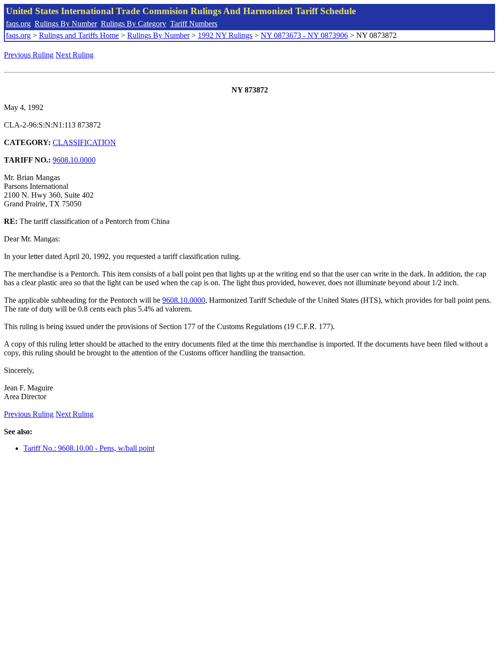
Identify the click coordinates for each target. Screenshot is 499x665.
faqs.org (18, 23)
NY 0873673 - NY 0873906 (304, 35)
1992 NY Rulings (225, 35)
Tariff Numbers (193, 23)
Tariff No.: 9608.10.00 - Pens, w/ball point (88, 448)
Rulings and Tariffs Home (79, 35)
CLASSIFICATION (84, 142)
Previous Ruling (29, 55)
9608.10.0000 (74, 160)
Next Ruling (75, 55)
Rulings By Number (66, 23)
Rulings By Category (133, 23)
